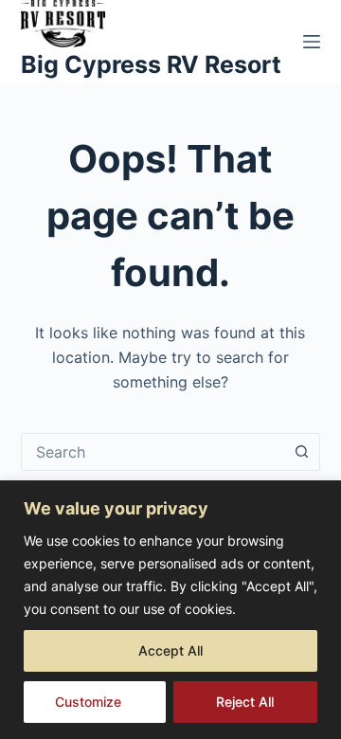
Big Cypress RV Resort (151, 64)
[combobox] (153, 452)
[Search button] (301, 452)
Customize (88, 702)
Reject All (245, 702)
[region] (170, 609)
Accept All (170, 650)
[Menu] (311, 41)
